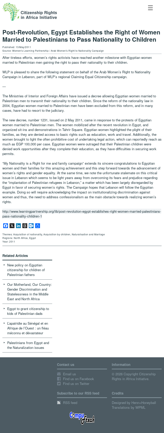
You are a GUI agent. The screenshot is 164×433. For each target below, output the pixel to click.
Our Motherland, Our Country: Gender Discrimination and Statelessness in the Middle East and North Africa (29, 291)
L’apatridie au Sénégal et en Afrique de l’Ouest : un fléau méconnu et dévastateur (28, 328)
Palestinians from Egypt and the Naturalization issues (28, 345)
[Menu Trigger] (150, 7)
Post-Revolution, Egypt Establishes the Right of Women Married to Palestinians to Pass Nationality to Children (81, 35)
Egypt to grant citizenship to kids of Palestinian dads (28, 311)
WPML (140, 407)
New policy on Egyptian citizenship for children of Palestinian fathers (26, 269)
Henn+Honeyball (143, 402)
